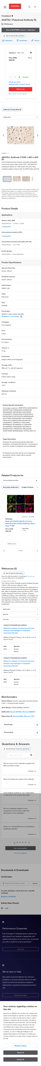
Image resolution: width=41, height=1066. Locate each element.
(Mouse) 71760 (29, 716)
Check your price (14, 82)
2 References (8, 24)
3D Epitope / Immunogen (10, 316)
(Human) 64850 (18, 716)
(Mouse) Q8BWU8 (29, 712)
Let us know (31, 576)
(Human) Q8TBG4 (16, 712)
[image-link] (20, 135)
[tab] (20, 725)
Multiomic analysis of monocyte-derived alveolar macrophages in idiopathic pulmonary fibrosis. (18, 630)
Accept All (20, 1059)
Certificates (23, 40)
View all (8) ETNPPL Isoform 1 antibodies (20, 30)
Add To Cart (20, 89)
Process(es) (8, 732)
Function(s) (8, 724)
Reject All (20, 1053)
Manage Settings (20, 1046)
